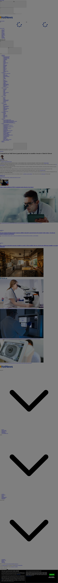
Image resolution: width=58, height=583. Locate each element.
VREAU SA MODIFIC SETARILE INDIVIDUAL (51, 577)
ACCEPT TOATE (52, 574)
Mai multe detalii (18, 574)
